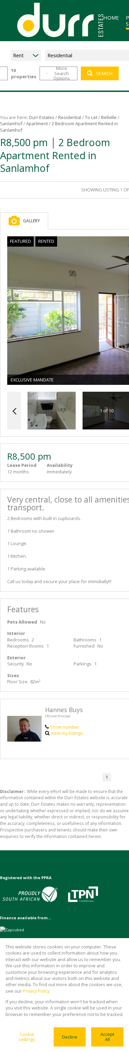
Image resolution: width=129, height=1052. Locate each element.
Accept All (107, 1036)
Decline (69, 1037)
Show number (64, 727)
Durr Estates (41, 117)
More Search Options (61, 73)
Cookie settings (27, 1036)
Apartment (37, 123)
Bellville (109, 117)
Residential (69, 117)
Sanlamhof (11, 123)
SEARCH (104, 73)
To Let (91, 117)
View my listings (67, 733)
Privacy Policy (36, 991)
